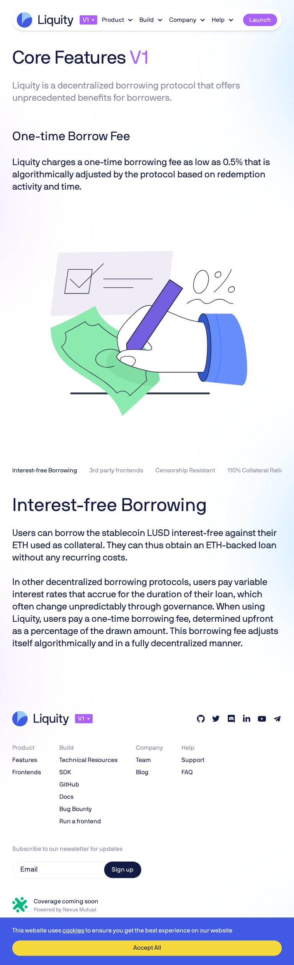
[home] (45, 20)
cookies (73, 930)
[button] (88, 20)
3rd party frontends (116, 470)
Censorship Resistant (185, 470)
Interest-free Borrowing (44, 470)
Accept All (147, 948)
